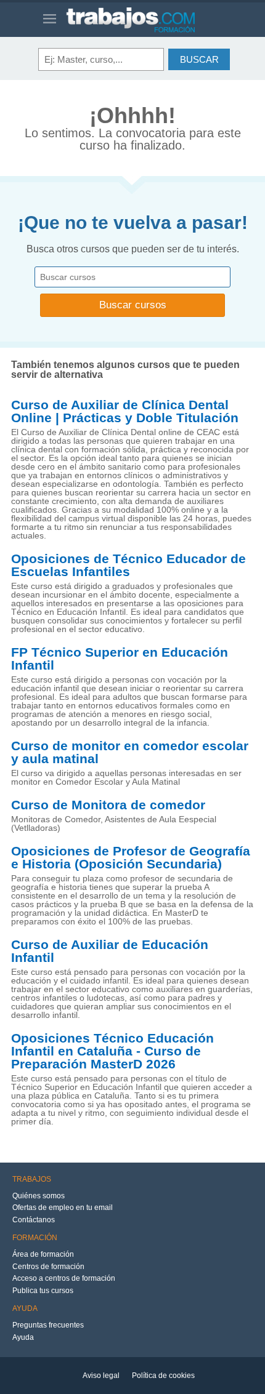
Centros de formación (48, 1266)
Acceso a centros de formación (63, 1278)
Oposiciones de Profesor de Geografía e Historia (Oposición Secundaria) (130, 857)
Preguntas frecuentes (48, 1325)
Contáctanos (33, 1220)
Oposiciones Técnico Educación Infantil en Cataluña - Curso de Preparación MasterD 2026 (112, 1051)
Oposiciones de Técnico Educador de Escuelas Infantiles (128, 565)
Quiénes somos (38, 1196)
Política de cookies (163, 1375)
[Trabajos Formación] (144, 19)
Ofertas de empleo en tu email (62, 1207)
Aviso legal (101, 1375)
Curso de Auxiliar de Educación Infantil (109, 951)
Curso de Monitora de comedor (108, 805)
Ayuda (23, 1337)
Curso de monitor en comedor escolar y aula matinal (129, 752)
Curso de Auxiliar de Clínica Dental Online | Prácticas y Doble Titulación (124, 411)
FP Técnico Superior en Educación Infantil (119, 659)
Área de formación (43, 1254)
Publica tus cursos (42, 1290)
